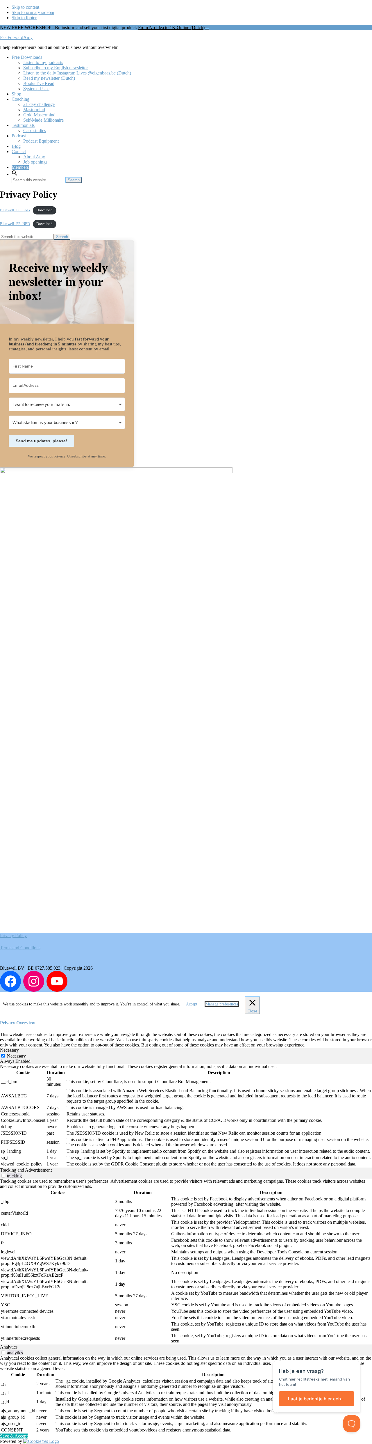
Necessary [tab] (9, 1050)
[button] (14, 174)
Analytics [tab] (8, 1346)
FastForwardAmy (16, 37)
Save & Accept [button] (14, 1436)
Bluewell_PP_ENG (15, 210)
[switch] (3, 1175)
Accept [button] (191, 1004)
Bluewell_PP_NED (15, 224)
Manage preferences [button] (221, 1004)
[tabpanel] (186, 1116)
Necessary (16, 1055)
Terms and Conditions (20, 947)
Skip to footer (24, 17)
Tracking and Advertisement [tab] (26, 1170)
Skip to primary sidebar (33, 12)
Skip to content (25, 7)
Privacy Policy (13, 935)
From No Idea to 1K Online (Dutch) (171, 27)
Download (44, 210)
